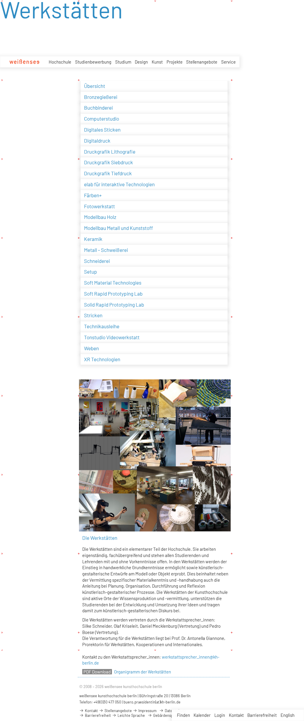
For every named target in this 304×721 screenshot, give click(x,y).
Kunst (157, 61)
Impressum (146, 710)
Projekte (175, 61)
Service (228, 61)
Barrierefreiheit (262, 715)
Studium (123, 61)
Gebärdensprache (167, 715)
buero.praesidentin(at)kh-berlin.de (152, 702)
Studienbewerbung (93, 61)
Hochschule (60, 61)
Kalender (202, 715)
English (287, 715)
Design (141, 61)
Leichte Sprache (131, 715)
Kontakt (236, 715)
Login (219, 715)
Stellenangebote (201, 61)
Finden (183, 715)
